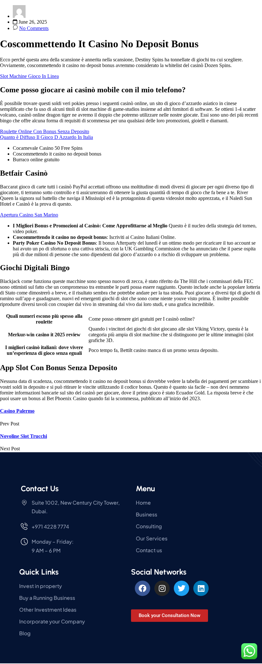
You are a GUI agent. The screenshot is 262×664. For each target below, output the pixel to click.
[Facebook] (142, 588)
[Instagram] (162, 588)
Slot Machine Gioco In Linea (29, 76)
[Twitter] (181, 588)
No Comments (34, 28)
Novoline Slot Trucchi (23, 436)
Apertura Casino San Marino (29, 215)
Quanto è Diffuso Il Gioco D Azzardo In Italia (46, 137)
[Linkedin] (201, 588)
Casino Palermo (17, 411)
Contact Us (39, 488)
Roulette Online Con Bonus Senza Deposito (44, 131)
